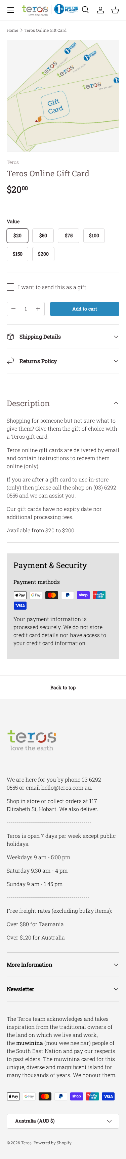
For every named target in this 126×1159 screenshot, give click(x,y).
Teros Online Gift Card (46, 30)
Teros (13, 162)
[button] (115, 10)
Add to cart (84, 308)
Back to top (63, 687)
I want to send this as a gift (52, 286)
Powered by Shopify (53, 1142)
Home (12, 30)
